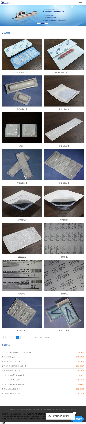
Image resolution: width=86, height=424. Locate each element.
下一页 (29, 337)
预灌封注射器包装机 (32, 416)
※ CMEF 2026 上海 (8, 357)
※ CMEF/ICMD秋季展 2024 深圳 (13, 375)
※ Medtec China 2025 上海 (11, 361)
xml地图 (31, 418)
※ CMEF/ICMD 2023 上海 (11, 393)
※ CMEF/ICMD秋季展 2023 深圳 (13, 384)
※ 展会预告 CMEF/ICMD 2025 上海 (14, 366)
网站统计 (3, 423)
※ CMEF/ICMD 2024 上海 (11, 380)
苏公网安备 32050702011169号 (67, 409)
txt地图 (42, 418)
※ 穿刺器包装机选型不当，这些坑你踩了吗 (17, 352)
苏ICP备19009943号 (52, 409)
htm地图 (37, 418)
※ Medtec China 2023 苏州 (11, 389)
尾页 (36, 337)
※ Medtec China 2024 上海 (11, 371)
